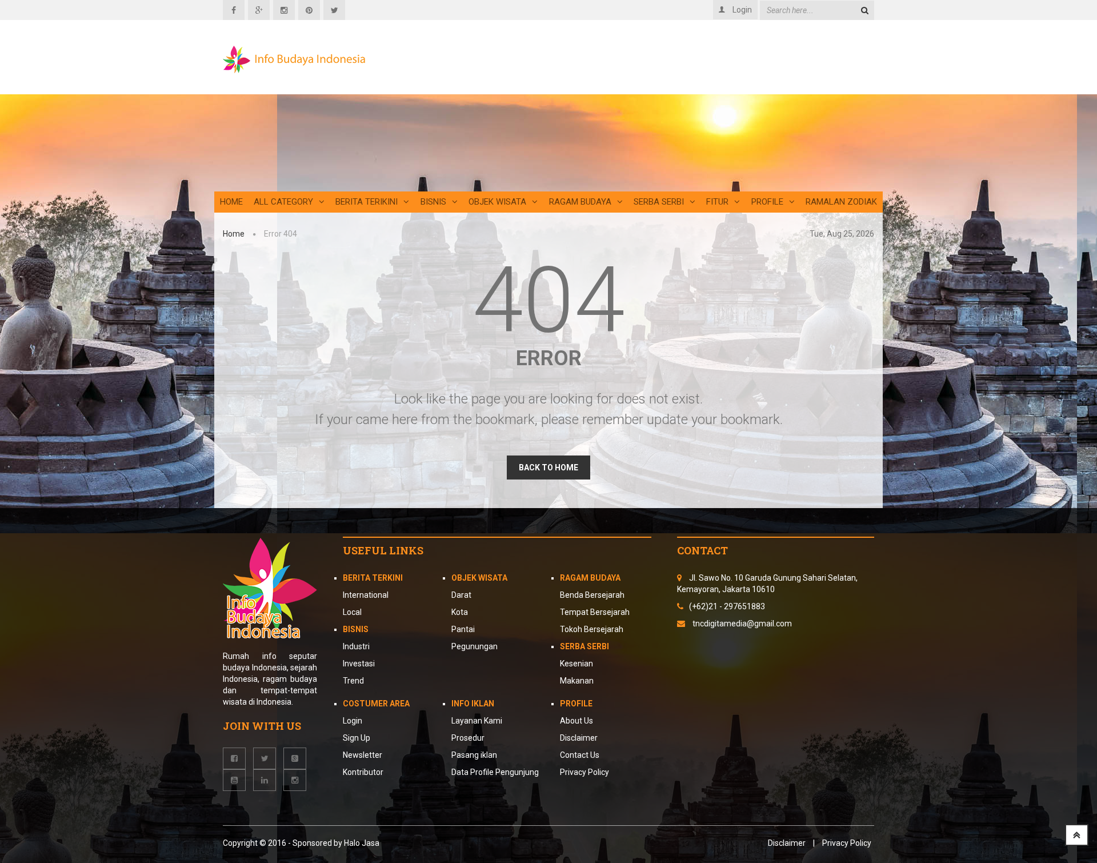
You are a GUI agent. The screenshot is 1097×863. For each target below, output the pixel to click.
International (366, 595)
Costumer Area (376, 703)
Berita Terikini (366, 202)
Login (352, 720)
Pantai (463, 629)
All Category (283, 202)
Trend (353, 680)
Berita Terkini (373, 577)
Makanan (577, 680)
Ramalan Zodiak (841, 202)
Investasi (359, 663)
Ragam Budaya (580, 202)
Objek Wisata (497, 202)
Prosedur (468, 737)
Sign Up (356, 737)
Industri (356, 646)
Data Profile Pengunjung (495, 772)
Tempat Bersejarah (595, 612)
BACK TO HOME (548, 467)
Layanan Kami (476, 720)
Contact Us (579, 755)
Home (231, 202)
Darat (461, 595)
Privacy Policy (584, 772)
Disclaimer (579, 737)
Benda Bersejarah (592, 595)
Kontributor (363, 772)
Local (352, 612)
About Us (576, 720)
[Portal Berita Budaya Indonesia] (294, 59)
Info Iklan (472, 703)
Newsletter (362, 755)
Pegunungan (474, 646)
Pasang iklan (474, 755)
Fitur (717, 202)
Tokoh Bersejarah (591, 629)
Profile (767, 202)
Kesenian (576, 663)
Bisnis (433, 202)
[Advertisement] (660, 111)
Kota (459, 612)
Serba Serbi (659, 202)
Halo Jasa (361, 843)
